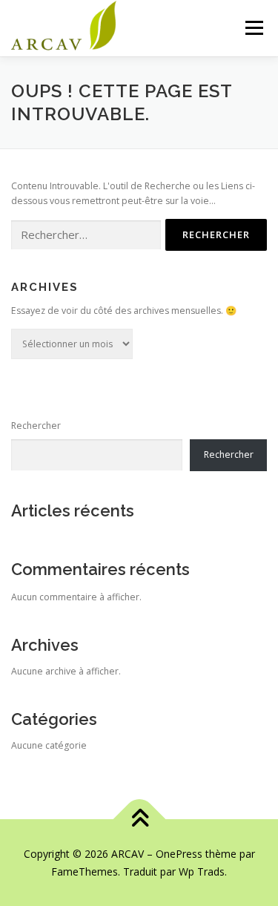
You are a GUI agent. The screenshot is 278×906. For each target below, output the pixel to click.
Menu (253, 28)
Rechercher (36, 425)
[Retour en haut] (139, 819)
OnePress (179, 854)
